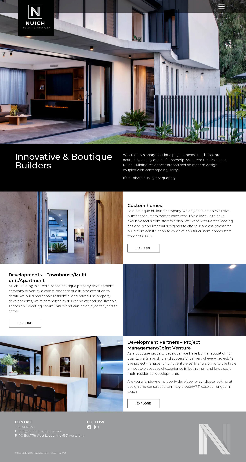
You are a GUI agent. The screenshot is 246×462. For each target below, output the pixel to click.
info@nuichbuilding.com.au (39, 431)
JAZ (64, 453)
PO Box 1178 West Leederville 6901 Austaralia (51, 435)
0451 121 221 (26, 427)
